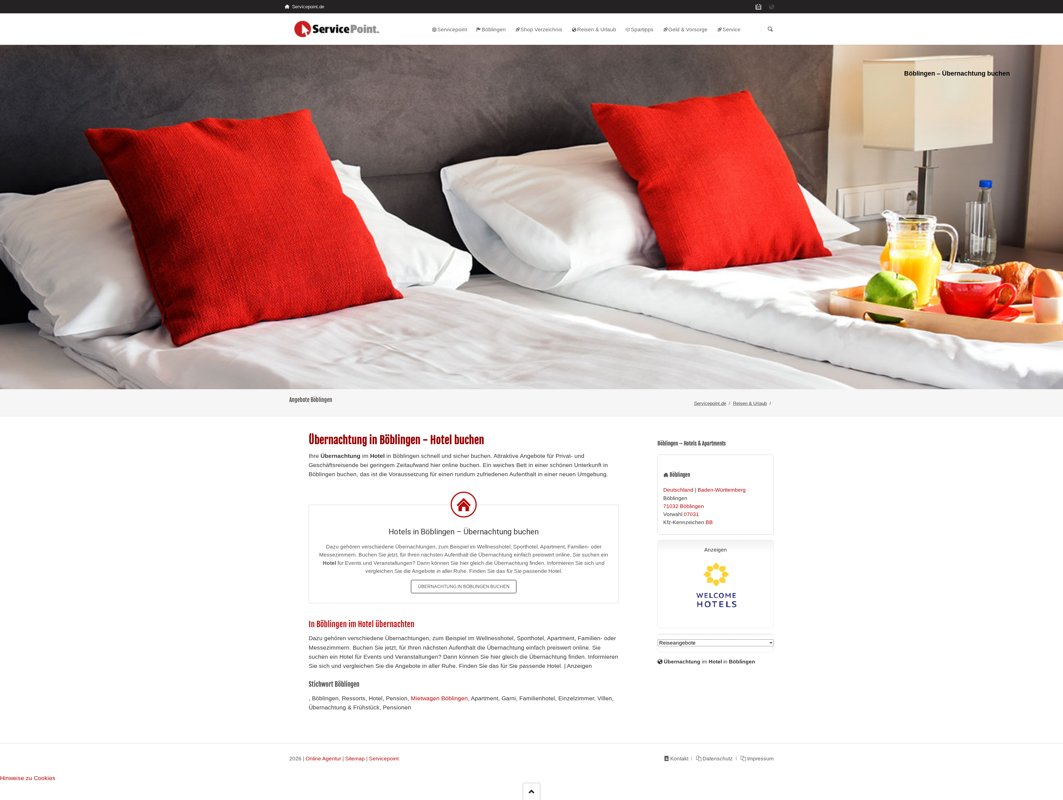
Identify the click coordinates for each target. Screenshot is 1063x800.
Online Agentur (323, 758)
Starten (770, 29)
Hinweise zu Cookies (27, 778)
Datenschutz (718, 758)
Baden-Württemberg (722, 490)
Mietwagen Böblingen (439, 698)
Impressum (760, 758)
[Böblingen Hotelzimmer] (531, 217)
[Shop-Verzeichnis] (758, 6)
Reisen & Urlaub (750, 403)
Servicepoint (384, 758)
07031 (691, 514)
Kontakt (679, 758)
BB (709, 522)
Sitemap (355, 758)
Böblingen (692, 506)
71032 (670, 506)
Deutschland (678, 490)
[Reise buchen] (771, 6)
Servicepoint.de (710, 403)
